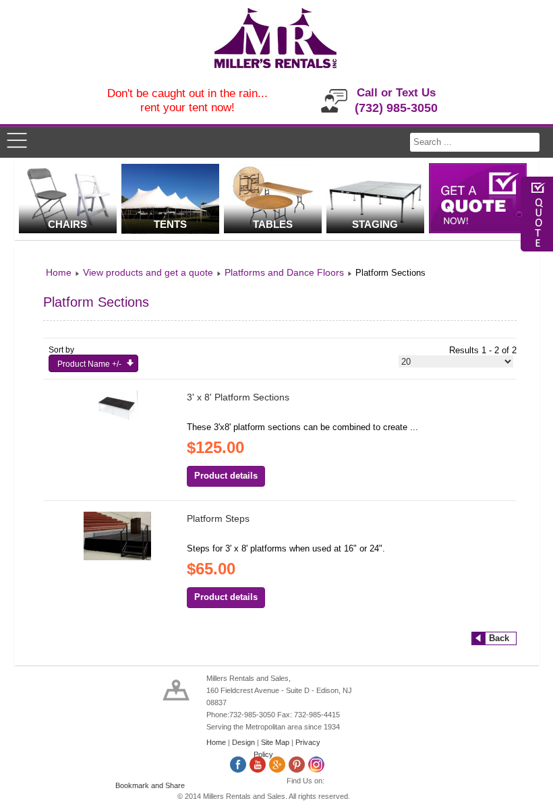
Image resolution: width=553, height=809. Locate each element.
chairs (67, 224)
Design (243, 742)
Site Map (275, 742)
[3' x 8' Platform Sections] (117, 418)
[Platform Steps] (117, 557)
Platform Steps (218, 518)
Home (216, 742)
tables (273, 224)
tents (170, 224)
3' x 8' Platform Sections (238, 397)
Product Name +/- (89, 364)
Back (499, 638)
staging (375, 224)
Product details (226, 476)
